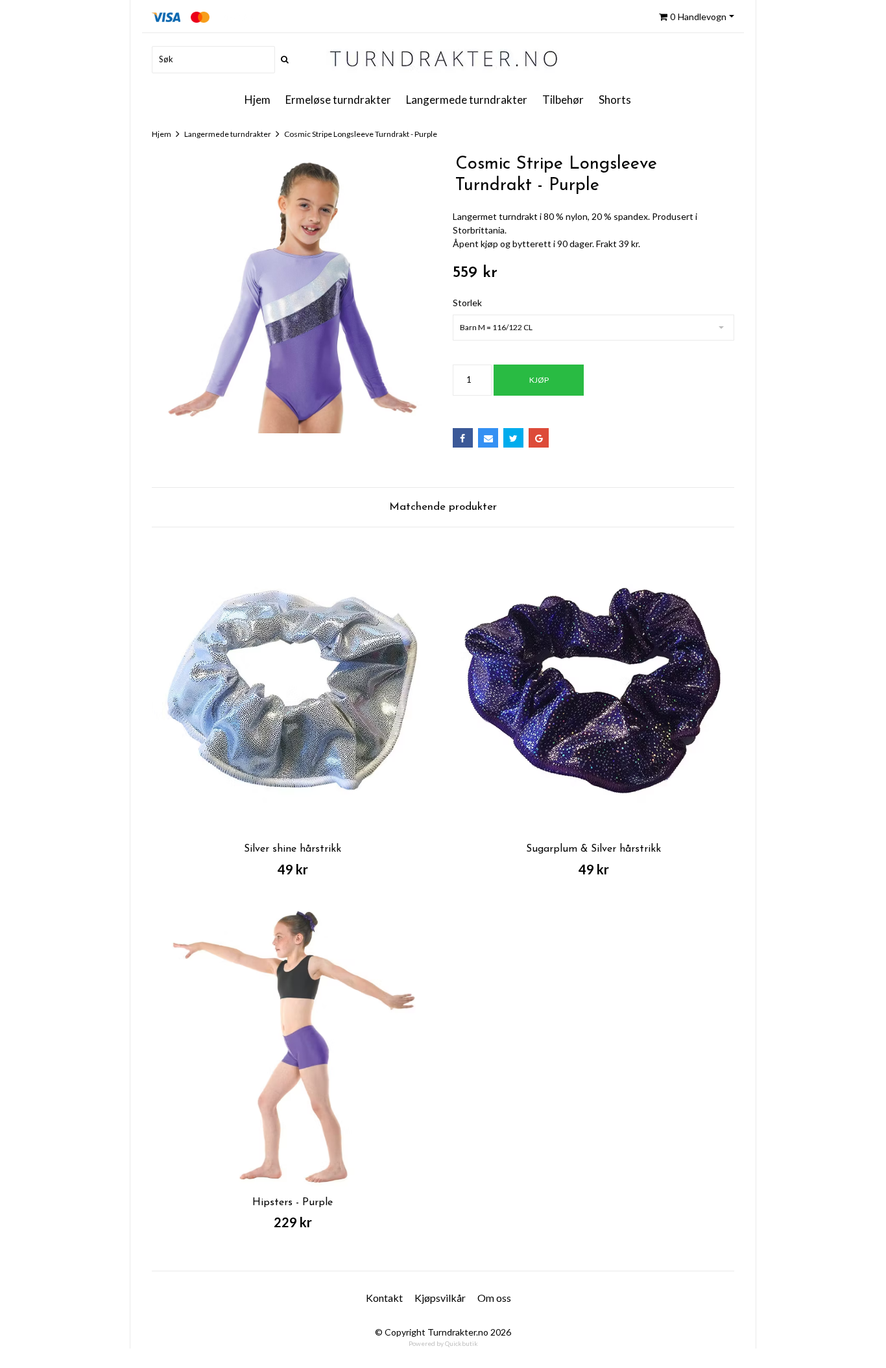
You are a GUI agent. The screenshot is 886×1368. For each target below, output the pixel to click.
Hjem (161, 134)
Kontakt (384, 1297)
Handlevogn (698, 16)
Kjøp (539, 380)
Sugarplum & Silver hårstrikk (593, 849)
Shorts (615, 99)
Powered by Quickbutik (443, 1343)
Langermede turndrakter (466, 99)
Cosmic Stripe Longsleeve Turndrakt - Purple (360, 134)
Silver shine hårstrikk (292, 849)
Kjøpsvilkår (440, 1297)
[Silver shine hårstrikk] (292, 692)
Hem (263, 100)
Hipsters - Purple (292, 1202)
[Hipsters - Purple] (292, 1045)
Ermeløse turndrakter (338, 99)
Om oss (494, 1297)
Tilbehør (563, 99)
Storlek (467, 302)
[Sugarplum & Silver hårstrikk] (593, 692)
